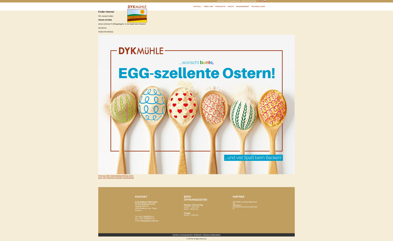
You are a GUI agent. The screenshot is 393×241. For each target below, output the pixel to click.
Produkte (220, 6)
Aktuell (197, 6)
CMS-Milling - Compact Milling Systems (245, 202)
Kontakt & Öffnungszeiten (183, 235)
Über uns (208, 6)
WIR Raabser (237, 205)
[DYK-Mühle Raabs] (137, 22)
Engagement (242, 6)
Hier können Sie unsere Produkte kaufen (245, 207)
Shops (231, 6)
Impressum (198, 235)
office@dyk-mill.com (149, 220)
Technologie (258, 6)
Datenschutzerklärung (211, 235)
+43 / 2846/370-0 (146, 216)
